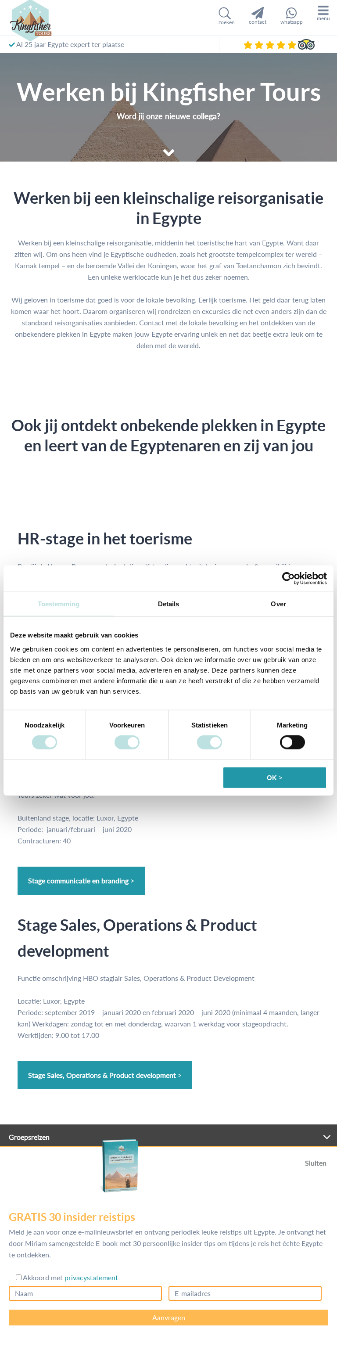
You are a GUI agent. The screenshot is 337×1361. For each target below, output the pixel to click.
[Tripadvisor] (306, 44)
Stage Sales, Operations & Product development (102, 1075)
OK (272, 777)
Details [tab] (168, 604)
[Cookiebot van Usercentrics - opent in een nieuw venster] (288, 578)
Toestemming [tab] (58, 604)
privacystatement (91, 1277)
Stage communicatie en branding (78, 880)
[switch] (127, 742)
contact (257, 21)
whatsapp (291, 21)
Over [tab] (278, 604)
